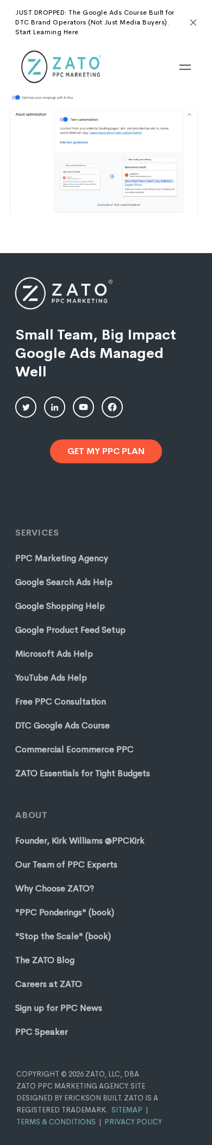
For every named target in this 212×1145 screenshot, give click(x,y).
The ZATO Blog (44, 960)
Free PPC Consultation (60, 701)
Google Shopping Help (60, 606)
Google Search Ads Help (64, 582)
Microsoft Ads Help (54, 653)
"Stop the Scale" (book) (63, 936)
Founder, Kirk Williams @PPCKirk (80, 840)
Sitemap (126, 1110)
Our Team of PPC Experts (66, 864)
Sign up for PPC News (58, 1008)
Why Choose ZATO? (54, 888)
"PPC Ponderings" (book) (64, 912)
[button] (185, 67)
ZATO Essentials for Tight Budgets (82, 773)
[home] (60, 67)
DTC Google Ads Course (62, 725)
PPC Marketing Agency (61, 558)
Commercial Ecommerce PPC (74, 749)
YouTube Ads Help (51, 677)
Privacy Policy (133, 1122)
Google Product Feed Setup (70, 630)
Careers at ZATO (48, 984)
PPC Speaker (41, 1031)
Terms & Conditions (56, 1122)
